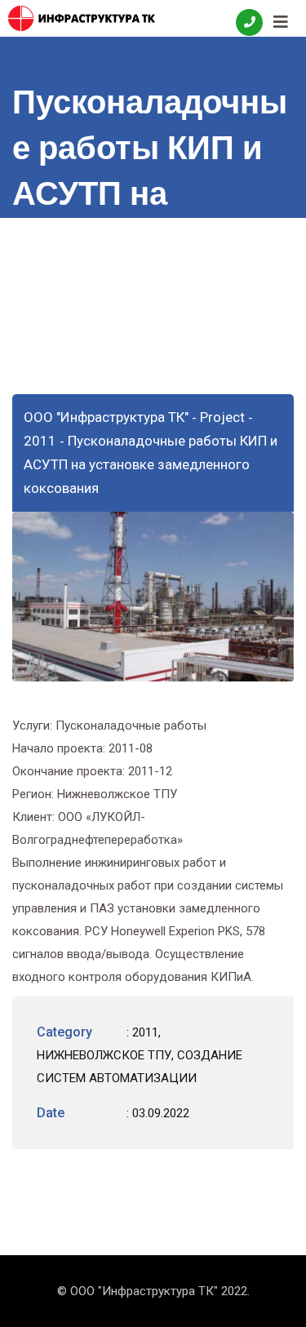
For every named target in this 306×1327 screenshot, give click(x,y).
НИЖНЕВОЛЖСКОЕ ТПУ (104, 1055)
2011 (145, 1032)
